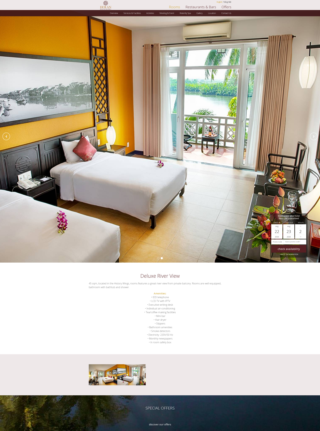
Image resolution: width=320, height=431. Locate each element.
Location (212, 13)
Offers (226, 7)
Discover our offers (160, 424)
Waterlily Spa (185, 13)
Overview (114, 13)
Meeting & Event (167, 13)
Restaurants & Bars (201, 7)
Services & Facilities (132, 13)
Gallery (199, 13)
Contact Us (226, 13)
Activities (150, 13)
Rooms (174, 7)
